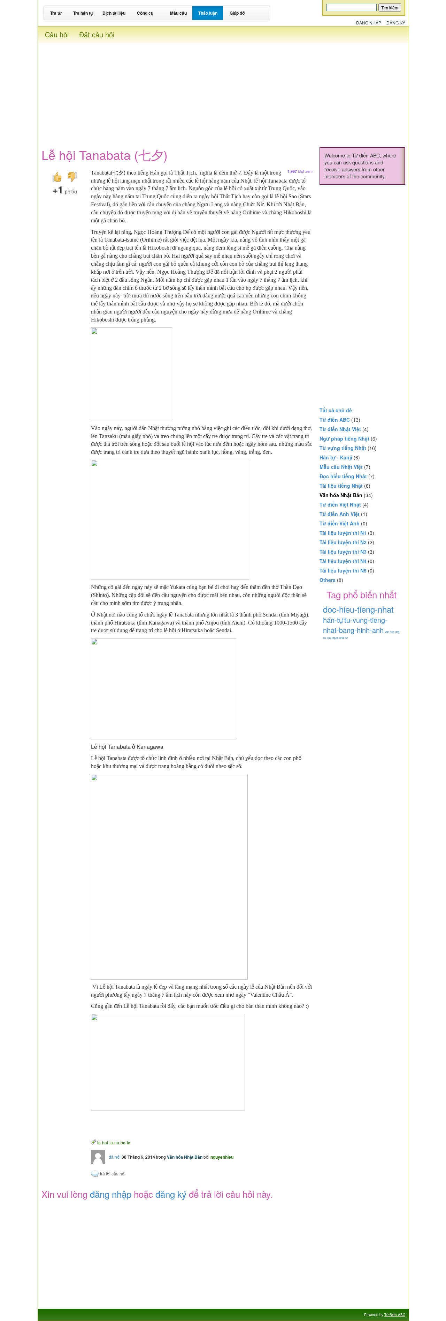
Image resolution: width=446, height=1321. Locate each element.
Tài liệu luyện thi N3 (343, 551)
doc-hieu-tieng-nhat (358, 609)
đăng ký (170, 1193)
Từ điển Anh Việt (340, 513)
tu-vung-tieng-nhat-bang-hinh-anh (355, 625)
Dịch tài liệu (113, 13)
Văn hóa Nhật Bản (184, 1157)
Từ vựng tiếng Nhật (343, 447)
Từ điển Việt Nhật (340, 504)
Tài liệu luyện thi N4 (343, 561)
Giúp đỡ (237, 13)
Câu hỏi (57, 34)
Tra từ (56, 13)
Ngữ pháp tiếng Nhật (344, 438)
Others (328, 579)
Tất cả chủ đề (336, 410)
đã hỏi (115, 1157)
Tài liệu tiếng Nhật (341, 485)
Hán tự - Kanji (336, 457)
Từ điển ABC (335, 419)
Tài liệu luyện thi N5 (343, 570)
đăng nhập (110, 1193)
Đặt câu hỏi (96, 34)
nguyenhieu (221, 1157)
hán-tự (333, 620)
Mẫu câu (178, 13)
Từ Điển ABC (394, 1314)
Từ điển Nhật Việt (340, 429)
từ (346, 638)
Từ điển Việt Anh (340, 523)
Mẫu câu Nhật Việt (341, 466)
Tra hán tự (83, 13)
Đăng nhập (368, 22)
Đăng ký (395, 22)
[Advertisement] (223, 92)
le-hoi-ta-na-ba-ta (113, 1142)
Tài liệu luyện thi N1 (343, 532)
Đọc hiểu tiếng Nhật (343, 476)
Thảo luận (207, 13)
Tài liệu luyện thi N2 (343, 542)
